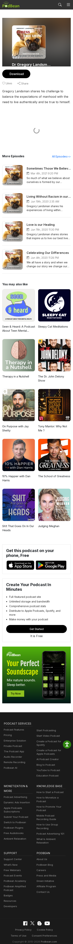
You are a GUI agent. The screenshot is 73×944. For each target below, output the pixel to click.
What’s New (11, 864)
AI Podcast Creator (47, 759)
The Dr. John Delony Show (51, 378)
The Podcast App (14, 751)
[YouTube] (47, 923)
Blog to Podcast (45, 764)
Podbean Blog (44, 864)
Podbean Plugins (13, 827)
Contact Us (43, 891)
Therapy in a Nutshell (15, 376)
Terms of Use (18, 935)
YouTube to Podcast (48, 770)
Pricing (8, 734)
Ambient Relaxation (15, 838)
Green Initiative (45, 880)
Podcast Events (13, 875)
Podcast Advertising (15, 796)
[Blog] (39, 923)
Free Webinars (12, 870)
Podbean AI (10, 767)
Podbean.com (49, 941)
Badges (8, 895)
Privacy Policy (23, 929)
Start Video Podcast (48, 735)
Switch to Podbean (15, 822)
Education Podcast (47, 775)
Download (17, 74)
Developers (10, 906)
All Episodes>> (61, 156)
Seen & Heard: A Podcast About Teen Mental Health (18, 329)
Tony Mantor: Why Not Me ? (52, 428)
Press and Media (46, 875)
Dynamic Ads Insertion (17, 802)
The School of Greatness (54, 476)
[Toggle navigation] (68, 5)
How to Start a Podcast (50, 792)
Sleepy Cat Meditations (53, 326)
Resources (10, 900)
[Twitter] (32, 923)
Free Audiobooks (14, 833)
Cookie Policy (45, 929)
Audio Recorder (13, 756)
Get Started (37, 629)
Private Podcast (13, 745)
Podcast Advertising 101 (50, 833)
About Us (41, 859)
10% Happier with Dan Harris (16, 478)
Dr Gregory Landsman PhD (32, 64)
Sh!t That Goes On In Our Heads (18, 528)
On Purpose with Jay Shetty (15, 428)
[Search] (60, 4)
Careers (41, 870)
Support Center (13, 859)
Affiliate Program (46, 886)
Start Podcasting (46, 730)
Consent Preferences (44, 935)
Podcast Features (14, 729)
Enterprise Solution (15, 740)
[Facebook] (25, 923)
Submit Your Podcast (16, 816)
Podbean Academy (15, 880)
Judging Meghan (48, 526)
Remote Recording (14, 762)
